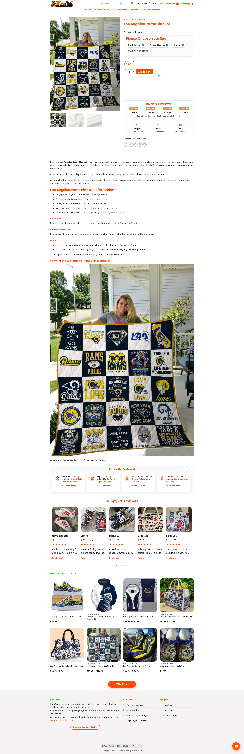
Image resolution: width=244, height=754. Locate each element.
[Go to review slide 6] (127, 565)
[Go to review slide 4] (123, 565)
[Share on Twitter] (131, 144)
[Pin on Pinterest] (140, 144)
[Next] (115, 64)
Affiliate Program (152, 10)
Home (126, 19)
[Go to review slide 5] (125, 565)
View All (120, 684)
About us (167, 705)
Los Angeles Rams (139, 19)
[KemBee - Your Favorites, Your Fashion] (63, 3)
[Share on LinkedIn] (144, 144)
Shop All (87, 10)
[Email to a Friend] (135, 144)
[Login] (192, 3)
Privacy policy (132, 710)
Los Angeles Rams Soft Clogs (173, 666)
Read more (57, 558)
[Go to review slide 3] (120, 565)
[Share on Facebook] (126, 144)
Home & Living (102, 10)
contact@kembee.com (62, 720)
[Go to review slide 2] (118, 565)
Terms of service (134, 705)
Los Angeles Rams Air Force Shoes (65, 616)
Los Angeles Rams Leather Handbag (176, 616)
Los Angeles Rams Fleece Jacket (138, 616)
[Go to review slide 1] (116, 565)
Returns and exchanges (137, 715)
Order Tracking (120, 10)
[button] (147, 3)
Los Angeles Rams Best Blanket (101, 666)
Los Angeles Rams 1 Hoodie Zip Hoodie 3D (101, 617)
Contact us (168, 710)
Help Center (135, 10)
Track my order (170, 715)
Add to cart (144, 72)
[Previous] (54, 64)
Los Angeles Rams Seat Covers (137, 666)
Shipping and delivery (137, 720)
